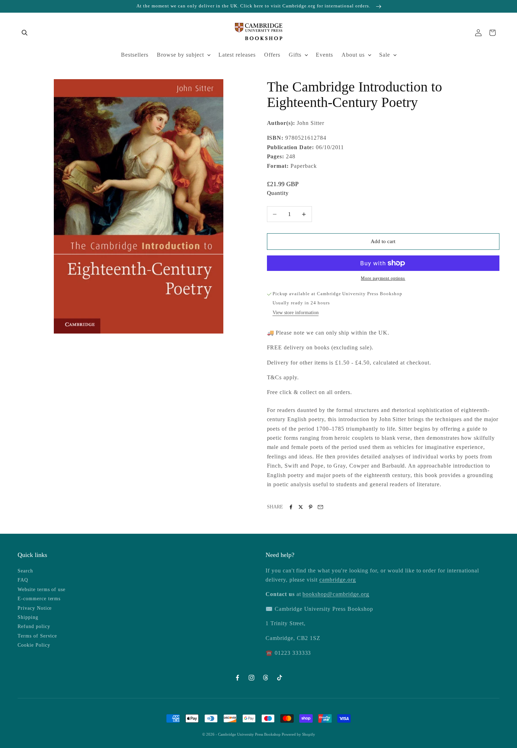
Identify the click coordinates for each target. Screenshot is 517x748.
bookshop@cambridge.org (335, 594)
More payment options (383, 278)
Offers (272, 55)
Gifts (295, 55)
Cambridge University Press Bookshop (250, 734)
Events (324, 55)
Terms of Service (37, 636)
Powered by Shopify (298, 734)
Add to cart (383, 241)
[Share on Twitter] (301, 507)
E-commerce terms (39, 598)
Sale (384, 55)
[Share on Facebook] (291, 507)
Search (25, 570)
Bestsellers (134, 55)
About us (353, 55)
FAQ (23, 580)
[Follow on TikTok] (279, 677)
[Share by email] (320, 507)
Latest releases (237, 55)
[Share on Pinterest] (310, 507)
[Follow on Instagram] (251, 677)
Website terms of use (41, 589)
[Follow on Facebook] (237, 677)
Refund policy (34, 626)
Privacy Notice (35, 608)
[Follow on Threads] (265, 677)
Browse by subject (180, 55)
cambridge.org (337, 580)
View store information (296, 312)
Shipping (28, 617)
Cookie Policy (34, 645)
